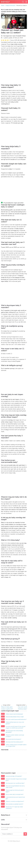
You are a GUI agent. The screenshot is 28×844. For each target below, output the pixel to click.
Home (2, 5)
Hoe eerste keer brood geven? (13, 739)
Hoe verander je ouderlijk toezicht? (14, 804)
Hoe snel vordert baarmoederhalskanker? (16, 719)
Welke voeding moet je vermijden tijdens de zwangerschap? (16, 745)
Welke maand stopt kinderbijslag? (14, 714)
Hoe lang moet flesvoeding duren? (14, 742)
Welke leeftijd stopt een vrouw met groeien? (15, 723)
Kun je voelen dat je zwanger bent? (14, 794)
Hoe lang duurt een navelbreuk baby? (15, 783)
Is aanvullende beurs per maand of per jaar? (15, 797)
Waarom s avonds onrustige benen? (15, 801)
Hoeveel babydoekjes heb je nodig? (15, 717)
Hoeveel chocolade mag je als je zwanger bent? (16, 779)
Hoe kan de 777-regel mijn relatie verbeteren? (14, 807)
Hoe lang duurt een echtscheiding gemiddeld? (14, 731)
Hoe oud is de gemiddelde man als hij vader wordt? (15, 786)
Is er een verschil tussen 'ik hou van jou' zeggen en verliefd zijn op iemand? (15, 727)
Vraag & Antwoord (10, 5)
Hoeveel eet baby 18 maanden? (14, 776)
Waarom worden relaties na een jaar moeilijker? (15, 735)
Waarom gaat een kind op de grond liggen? (15, 791)
